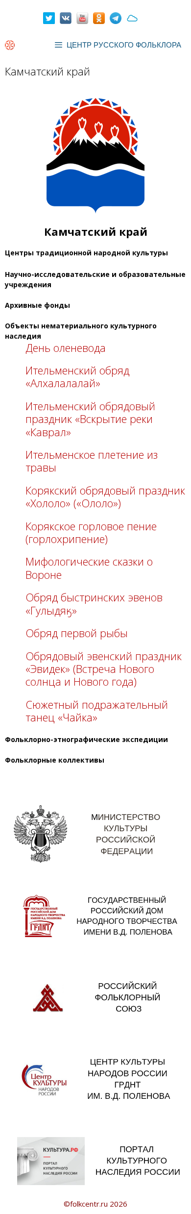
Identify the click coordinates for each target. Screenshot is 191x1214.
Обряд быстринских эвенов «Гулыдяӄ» (94, 603)
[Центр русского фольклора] (10, 45)
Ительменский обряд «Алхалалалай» (77, 376)
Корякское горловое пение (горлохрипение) (91, 532)
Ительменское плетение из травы (91, 460)
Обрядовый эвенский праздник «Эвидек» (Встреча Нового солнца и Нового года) (103, 668)
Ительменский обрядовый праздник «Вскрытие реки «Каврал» (90, 418)
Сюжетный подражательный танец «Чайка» (96, 710)
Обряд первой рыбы (76, 632)
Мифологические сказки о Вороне (89, 567)
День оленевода (65, 347)
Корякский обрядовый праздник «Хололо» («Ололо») (105, 496)
